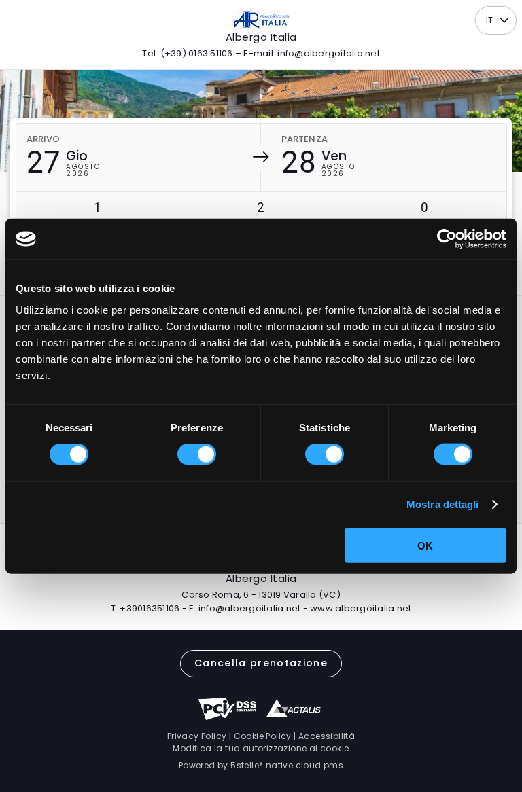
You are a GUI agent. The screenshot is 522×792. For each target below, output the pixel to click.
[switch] (196, 454)
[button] (504, 21)
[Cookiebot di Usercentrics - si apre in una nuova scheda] (446, 239)
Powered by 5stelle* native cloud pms (261, 765)
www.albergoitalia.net (360, 608)
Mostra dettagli (442, 504)
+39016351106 (149, 608)
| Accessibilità (323, 736)
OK (425, 545)
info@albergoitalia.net (249, 608)
